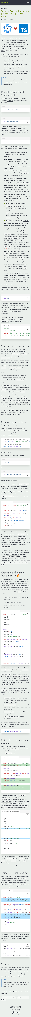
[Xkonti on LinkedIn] (18, 1007)
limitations (13, 240)
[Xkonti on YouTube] (13, 1007)
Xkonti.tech (5, 2)
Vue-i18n (26, 220)
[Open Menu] (28, 2)
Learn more (25, 362)
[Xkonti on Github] (11, 1007)
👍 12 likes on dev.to (9, 998)
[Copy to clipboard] (27, 109)
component (7, 398)
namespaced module (9, 714)
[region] (15, 333)
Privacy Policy (15, 1014)
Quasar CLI (10, 100)
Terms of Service (15, 1012)
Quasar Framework (6, 38)
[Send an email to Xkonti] (20, 1007)
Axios (23, 218)
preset (23, 258)
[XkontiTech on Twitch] (15, 1007)
